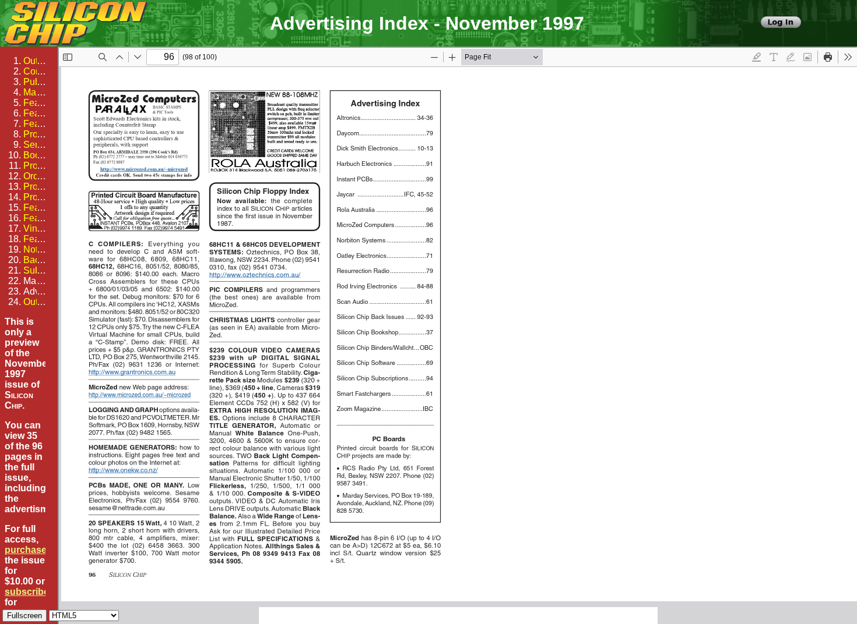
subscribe (27, 592)
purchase (26, 550)
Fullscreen (24, 615)
